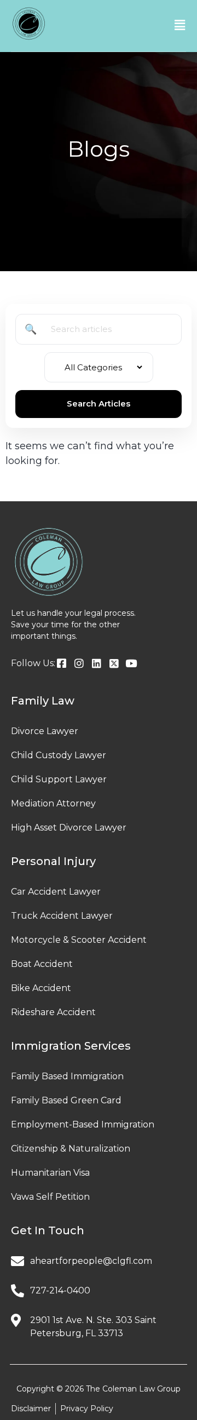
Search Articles (98, 403)
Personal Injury (53, 861)
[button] (180, 25)
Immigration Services (71, 1045)
